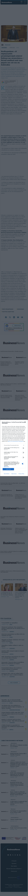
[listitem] (14, 445)
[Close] (25, 422)
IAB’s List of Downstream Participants (15, 441)
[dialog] (14, 448)
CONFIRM (8, 469)
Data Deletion (6, 473)
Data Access (14, 473)
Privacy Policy (21, 473)
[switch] (23, 448)
